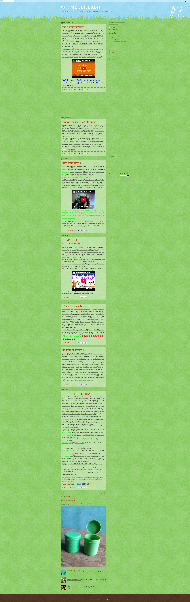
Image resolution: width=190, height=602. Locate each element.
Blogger (105, 599)
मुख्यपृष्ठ (83, 493)
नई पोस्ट (63, 493)
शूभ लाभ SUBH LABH (80, 7)
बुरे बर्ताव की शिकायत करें (114, 59)
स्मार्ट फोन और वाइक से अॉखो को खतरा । (80, 122)
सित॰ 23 (115, 40)
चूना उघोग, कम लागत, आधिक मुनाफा (68, 500)
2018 (112, 48)
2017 (112, 50)
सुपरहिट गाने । (69, 585)
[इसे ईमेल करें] (82, 89)
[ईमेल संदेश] (79, 89)
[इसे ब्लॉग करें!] (83, 89)
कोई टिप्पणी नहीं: (74, 89)
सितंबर (113, 38)
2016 (112, 52)
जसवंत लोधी (113, 27)
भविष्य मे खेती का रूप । (71, 162)
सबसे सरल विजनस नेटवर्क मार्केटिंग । (77, 393)
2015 (112, 55)
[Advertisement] (83, 104)
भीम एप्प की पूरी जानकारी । (73, 349)
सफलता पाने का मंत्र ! (71, 239)
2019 (112, 45)
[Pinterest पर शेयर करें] (87, 89)
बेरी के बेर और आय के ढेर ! (73, 306)
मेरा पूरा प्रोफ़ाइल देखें (113, 29)
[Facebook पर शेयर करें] (86, 89)
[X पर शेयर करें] (85, 89)
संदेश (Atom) (67, 496)
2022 (112, 36)
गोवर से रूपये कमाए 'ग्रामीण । (74, 26)
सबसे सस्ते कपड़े (70, 578)
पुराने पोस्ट (103, 493)
